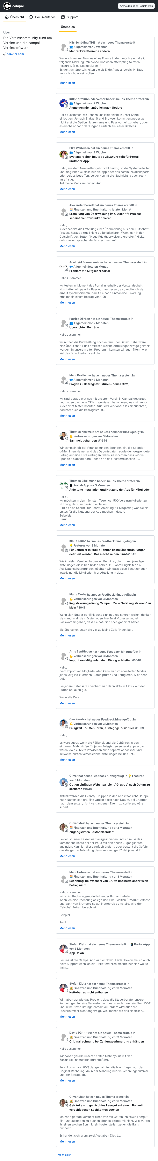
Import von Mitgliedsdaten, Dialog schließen (100, 660)
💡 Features (77, 545)
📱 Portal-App (79, 485)
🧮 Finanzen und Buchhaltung (90, 209)
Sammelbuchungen (83, 440)
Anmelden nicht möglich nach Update (95, 107)
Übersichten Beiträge (84, 327)
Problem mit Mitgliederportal (89, 271)
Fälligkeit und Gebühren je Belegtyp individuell (102, 728)
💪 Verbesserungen (83, 436)
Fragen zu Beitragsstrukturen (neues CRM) (99, 384)
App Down (76, 953)
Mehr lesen (67, 82)
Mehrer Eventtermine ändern (89, 51)
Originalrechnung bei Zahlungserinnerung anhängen (106, 1041)
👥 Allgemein (78, 46)
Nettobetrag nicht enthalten (88, 992)
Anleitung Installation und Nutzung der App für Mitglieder (109, 489)
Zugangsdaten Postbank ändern (92, 832)
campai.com (15, 54)
